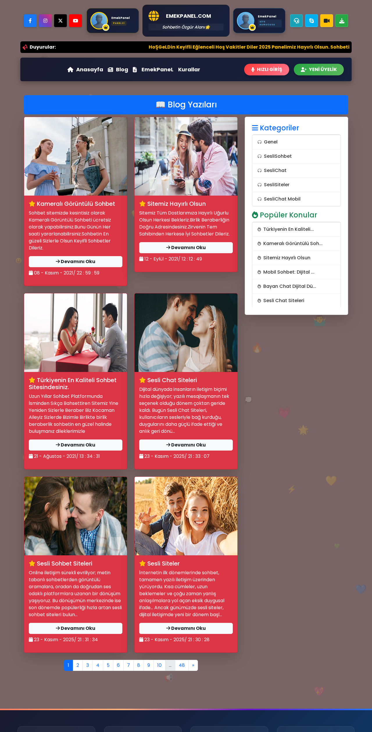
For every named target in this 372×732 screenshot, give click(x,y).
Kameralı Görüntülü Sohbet (75, 204)
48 (182, 665)
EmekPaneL (158, 69)
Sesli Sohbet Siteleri (63, 563)
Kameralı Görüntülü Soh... (293, 243)
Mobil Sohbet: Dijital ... (288, 272)
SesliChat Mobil (282, 199)
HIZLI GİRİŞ (269, 69)
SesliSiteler (276, 184)
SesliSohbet (278, 156)
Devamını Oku (77, 261)
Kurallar (189, 69)
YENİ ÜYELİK (323, 69)
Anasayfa (89, 69)
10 (159, 665)
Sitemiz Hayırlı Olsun (176, 204)
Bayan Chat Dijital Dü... (289, 286)
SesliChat (275, 170)
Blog (122, 69)
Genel (271, 142)
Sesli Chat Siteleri (171, 380)
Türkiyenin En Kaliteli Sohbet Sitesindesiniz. (73, 383)
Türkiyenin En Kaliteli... (288, 229)
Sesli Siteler (163, 563)
